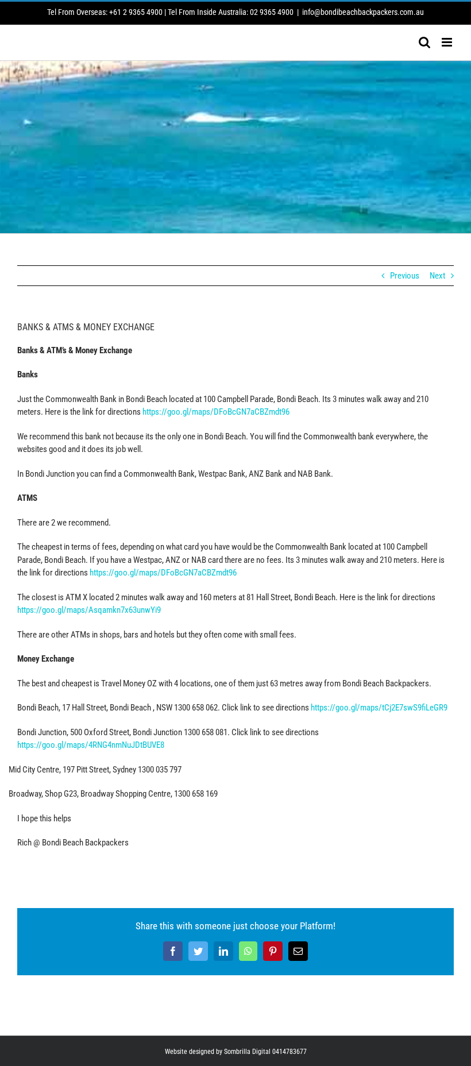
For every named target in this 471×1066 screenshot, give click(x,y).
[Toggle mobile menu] (448, 42)
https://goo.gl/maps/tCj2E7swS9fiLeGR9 (379, 707)
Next (437, 276)
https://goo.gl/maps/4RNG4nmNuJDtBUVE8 (90, 745)
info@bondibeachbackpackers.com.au (363, 12)
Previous (404, 276)
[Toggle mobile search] (424, 42)
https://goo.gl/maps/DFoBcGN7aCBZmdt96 (215, 412)
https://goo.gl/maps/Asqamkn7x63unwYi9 (89, 610)
